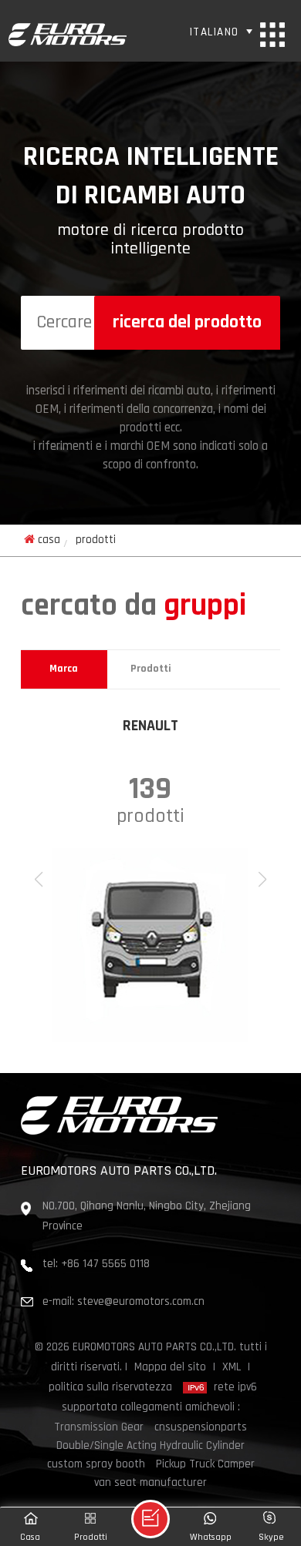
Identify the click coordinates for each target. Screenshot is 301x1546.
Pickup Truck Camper (205, 1465)
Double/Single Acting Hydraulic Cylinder (150, 1446)
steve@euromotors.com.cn (141, 1302)
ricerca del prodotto (187, 323)
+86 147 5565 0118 (105, 1264)
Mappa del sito (170, 1367)
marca (63, 669)
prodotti (150, 669)
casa (49, 540)
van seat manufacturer (150, 1483)
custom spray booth (96, 1465)
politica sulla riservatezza (110, 1387)
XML (231, 1367)
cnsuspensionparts (200, 1428)
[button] (262, 880)
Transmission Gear (99, 1428)
